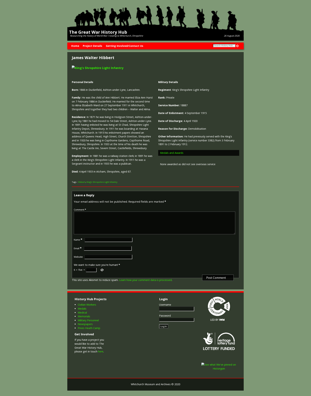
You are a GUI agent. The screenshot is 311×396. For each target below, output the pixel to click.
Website (78, 256)
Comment (80, 209)
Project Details (92, 46)
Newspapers (85, 324)
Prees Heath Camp (89, 328)
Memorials (84, 316)
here (100, 351)
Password (165, 315)
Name (78, 239)
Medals (82, 308)
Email (78, 248)
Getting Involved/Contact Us (124, 46)
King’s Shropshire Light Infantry (102, 182)
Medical (82, 312)
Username (165, 304)
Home (75, 46)
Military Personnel (88, 320)
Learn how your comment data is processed (145, 280)
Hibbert (81, 182)
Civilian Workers (87, 304)
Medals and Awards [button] (171, 153)
